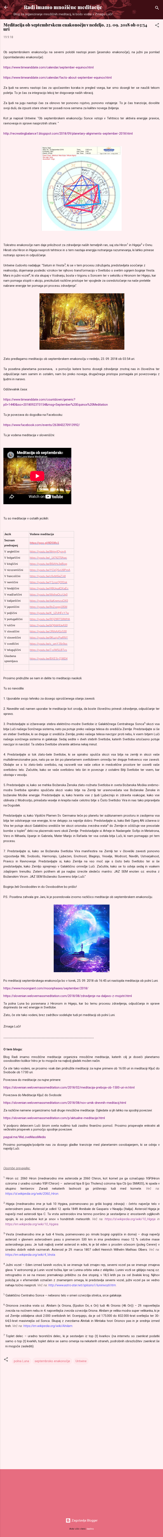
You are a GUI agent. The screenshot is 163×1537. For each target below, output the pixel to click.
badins (90, 1528)
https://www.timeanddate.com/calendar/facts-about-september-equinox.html (57, 77)
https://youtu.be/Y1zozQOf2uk (48, 582)
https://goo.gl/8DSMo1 (44, 542)
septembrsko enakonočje (52, 1361)
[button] (157, 26)
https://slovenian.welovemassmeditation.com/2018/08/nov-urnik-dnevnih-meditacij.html (64, 1103)
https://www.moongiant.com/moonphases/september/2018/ (46, 988)
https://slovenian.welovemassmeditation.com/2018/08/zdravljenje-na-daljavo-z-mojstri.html (67, 996)
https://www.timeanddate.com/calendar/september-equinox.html (48, 67)
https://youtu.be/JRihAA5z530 (48, 631)
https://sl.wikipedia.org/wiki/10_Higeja (130, 1219)
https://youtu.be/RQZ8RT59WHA (50, 619)
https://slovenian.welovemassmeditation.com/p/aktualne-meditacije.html (54, 1118)
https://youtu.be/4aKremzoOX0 (49, 600)
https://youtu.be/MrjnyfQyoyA (48, 551)
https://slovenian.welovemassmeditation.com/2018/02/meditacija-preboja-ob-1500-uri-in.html (69, 1087)
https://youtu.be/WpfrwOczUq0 (48, 594)
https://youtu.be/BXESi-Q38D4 (48, 658)
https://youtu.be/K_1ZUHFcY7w (49, 613)
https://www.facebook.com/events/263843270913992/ (41, 425)
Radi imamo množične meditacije (63, 7)
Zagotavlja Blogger (84, 1520)
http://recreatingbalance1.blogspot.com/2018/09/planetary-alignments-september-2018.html (68, 133)
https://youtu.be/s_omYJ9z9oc (48, 643)
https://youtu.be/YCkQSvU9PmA (50, 570)
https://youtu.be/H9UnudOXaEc (49, 588)
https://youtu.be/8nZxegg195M (48, 606)
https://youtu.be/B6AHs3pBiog (48, 563)
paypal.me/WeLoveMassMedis (24, 1137)
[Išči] (157, 8)
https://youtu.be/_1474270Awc (48, 557)
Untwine (81, 1361)
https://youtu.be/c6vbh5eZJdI (48, 576)
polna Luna (21, 1361)
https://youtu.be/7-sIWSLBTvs (48, 650)
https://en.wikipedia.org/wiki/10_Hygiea (31, 1224)
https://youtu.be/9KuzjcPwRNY (49, 637)
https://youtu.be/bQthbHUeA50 (48, 625)
